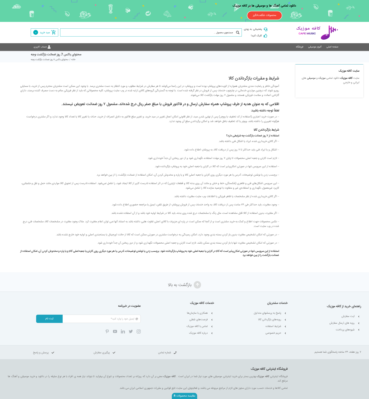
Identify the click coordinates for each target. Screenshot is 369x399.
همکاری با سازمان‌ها (197, 313)
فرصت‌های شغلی (198, 320)
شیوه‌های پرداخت (345, 330)
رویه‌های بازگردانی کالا (269, 320)
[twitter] (131, 331)
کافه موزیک (346, 78)
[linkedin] (123, 331)
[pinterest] (107, 331)
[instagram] (139, 331)
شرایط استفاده (273, 326)
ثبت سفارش (348, 316)
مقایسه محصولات (185, 396)
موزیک (322, 78)
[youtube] (115, 331)
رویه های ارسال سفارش (342, 323)
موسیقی (311, 78)
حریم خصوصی (273, 333)
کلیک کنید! (256, 36)
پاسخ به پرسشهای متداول (267, 313)
